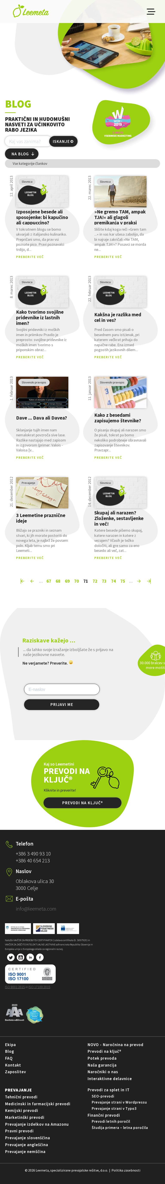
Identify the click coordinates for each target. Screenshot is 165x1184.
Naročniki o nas (102, 1071)
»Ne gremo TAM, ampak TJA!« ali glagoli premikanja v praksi (120, 217)
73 (104, 581)
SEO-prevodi (103, 1096)
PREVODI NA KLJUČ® (82, 802)
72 (95, 581)
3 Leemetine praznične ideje (40, 518)
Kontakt (13, 1065)
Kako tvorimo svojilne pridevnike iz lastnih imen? (40, 317)
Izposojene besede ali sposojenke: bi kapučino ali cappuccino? (42, 217)
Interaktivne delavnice (109, 1078)
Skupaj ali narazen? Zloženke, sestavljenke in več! (119, 518)
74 (113, 581)
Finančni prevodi (103, 1115)
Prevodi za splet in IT (108, 1089)
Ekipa (10, 1044)
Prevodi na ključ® (104, 1051)
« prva (22, 581)
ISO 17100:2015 (39, 987)
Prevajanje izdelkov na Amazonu (37, 1124)
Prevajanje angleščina (26, 1144)
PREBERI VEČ (42, 191)
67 (48, 581)
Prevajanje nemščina (25, 1151)
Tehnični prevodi (21, 1096)
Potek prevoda (102, 1058)
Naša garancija (102, 1065)
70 (76, 581)
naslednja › (139, 581)
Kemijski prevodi (21, 1110)
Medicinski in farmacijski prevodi (37, 1103)
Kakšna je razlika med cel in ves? (117, 317)
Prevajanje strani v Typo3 (114, 1108)
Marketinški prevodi (24, 1117)
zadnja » (149, 581)
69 (67, 581)
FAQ (9, 1058)
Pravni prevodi (19, 1130)
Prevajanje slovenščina (27, 1137)
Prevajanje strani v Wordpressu (119, 1102)
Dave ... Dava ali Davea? (41, 418)
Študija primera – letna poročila (120, 1127)
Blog (9, 1051)
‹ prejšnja (32, 581)
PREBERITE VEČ (30, 257)
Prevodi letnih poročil (111, 1121)
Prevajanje (18, 1090)
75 (122, 581)
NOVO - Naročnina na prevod (115, 1044)
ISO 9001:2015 (15, 987)
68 (58, 581)
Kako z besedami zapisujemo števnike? (117, 418)
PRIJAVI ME (61, 704)
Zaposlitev (15, 1071)
